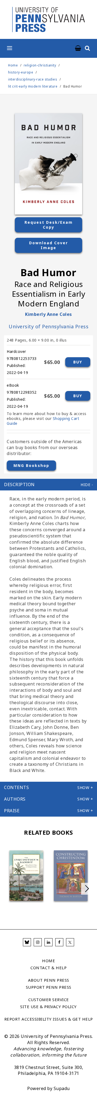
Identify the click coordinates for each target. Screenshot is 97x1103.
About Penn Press (48, 980)
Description (19, 484)
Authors (15, 799)
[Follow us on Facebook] (59, 942)
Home (13, 65)
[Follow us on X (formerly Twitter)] (70, 942)
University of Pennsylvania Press (48, 326)
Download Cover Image (48, 245)
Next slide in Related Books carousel (87, 889)
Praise (11, 811)
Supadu (62, 1088)
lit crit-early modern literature (32, 86)
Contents (16, 787)
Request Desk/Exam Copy (49, 225)
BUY (77, 362)
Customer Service (48, 999)
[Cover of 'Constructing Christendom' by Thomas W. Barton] (71, 875)
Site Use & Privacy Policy (48, 1007)
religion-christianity (40, 65)
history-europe (20, 72)
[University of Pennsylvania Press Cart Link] (78, 48)
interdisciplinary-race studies (32, 79)
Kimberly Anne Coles (48, 314)
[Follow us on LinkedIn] (48, 942)
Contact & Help (48, 968)
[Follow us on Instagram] (38, 942)
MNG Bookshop (31, 465)
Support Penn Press (48, 987)
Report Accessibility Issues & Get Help (48, 1019)
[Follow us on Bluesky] (27, 942)
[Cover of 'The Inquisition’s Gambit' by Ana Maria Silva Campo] (26, 875)
